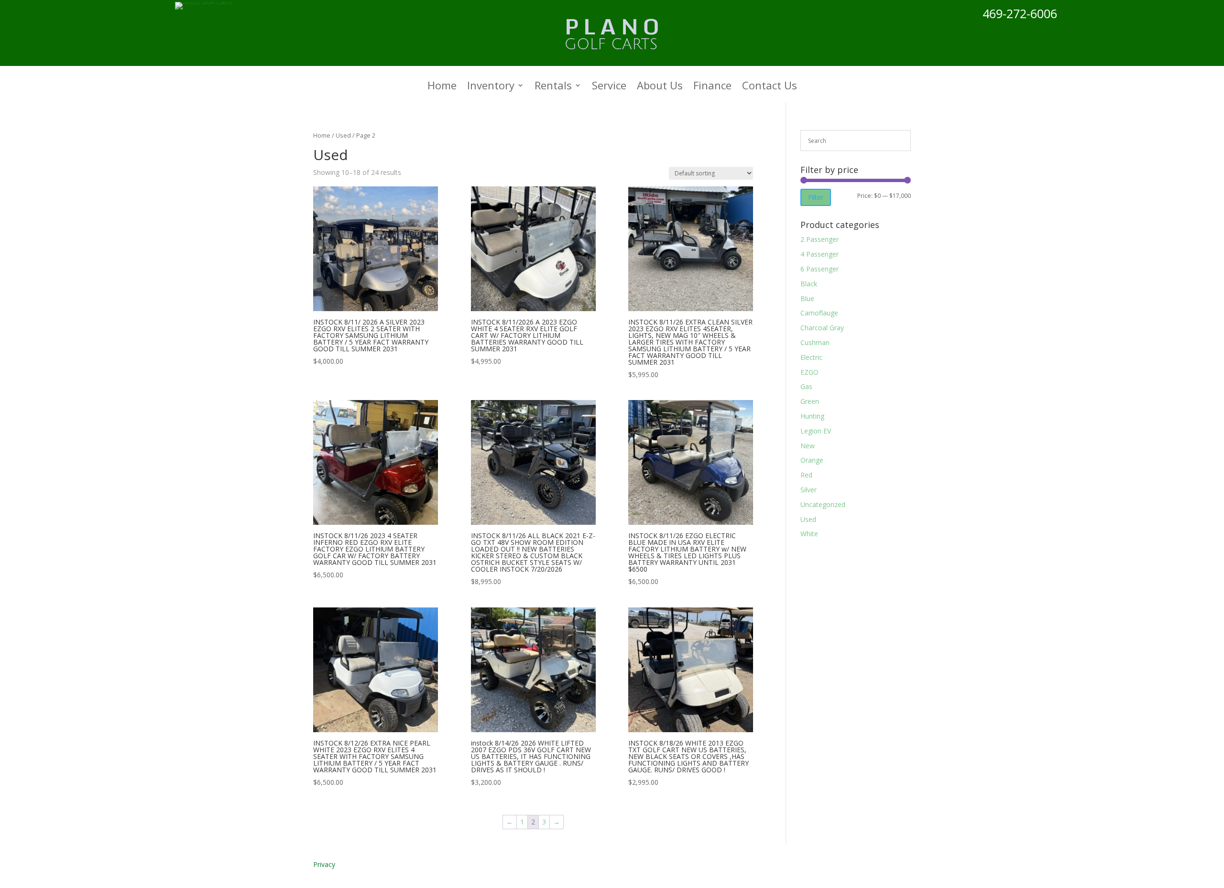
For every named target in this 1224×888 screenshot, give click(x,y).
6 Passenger (819, 268)
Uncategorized (822, 504)
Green (809, 401)
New (807, 445)
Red (806, 474)
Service (609, 87)
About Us (660, 87)
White (809, 533)
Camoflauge (819, 312)
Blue (807, 298)
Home (442, 87)
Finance (712, 87)
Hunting (812, 416)
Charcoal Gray (822, 327)
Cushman (815, 342)
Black (808, 283)
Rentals (553, 87)
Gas (806, 386)
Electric (811, 357)
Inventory (490, 87)
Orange (811, 460)
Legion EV (815, 430)
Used (343, 135)
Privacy (324, 864)
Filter (815, 197)
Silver (808, 489)
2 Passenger (819, 239)
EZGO (809, 372)
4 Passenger (819, 254)
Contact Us (769, 87)
